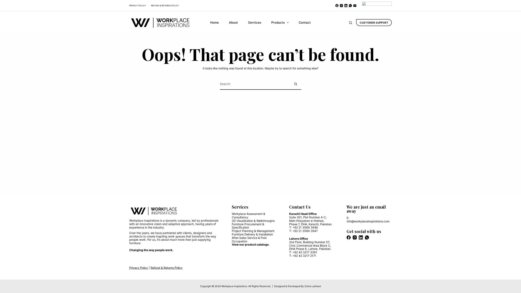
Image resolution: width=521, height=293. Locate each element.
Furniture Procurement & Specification (248, 225)
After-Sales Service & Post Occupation (249, 239)
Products (278, 22)
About (233, 22)
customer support (374, 22)
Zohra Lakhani (312, 286)
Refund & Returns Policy (165, 5)
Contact (305, 22)
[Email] (354, 5)
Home (214, 22)
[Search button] (295, 84)
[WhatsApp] (350, 5)
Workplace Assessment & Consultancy (248, 215)
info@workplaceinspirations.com (368, 221)
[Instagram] (341, 5)
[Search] (350, 22)
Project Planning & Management (253, 231)
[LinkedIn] (345, 5)
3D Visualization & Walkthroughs (253, 220)
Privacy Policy (137, 5)
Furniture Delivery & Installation (252, 234)
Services (254, 22)
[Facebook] (336, 5)
